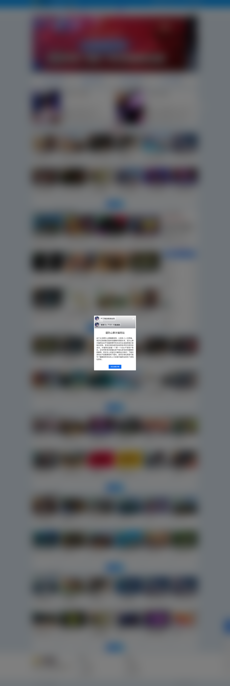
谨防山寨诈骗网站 (115, 332)
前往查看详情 (115, 367)
